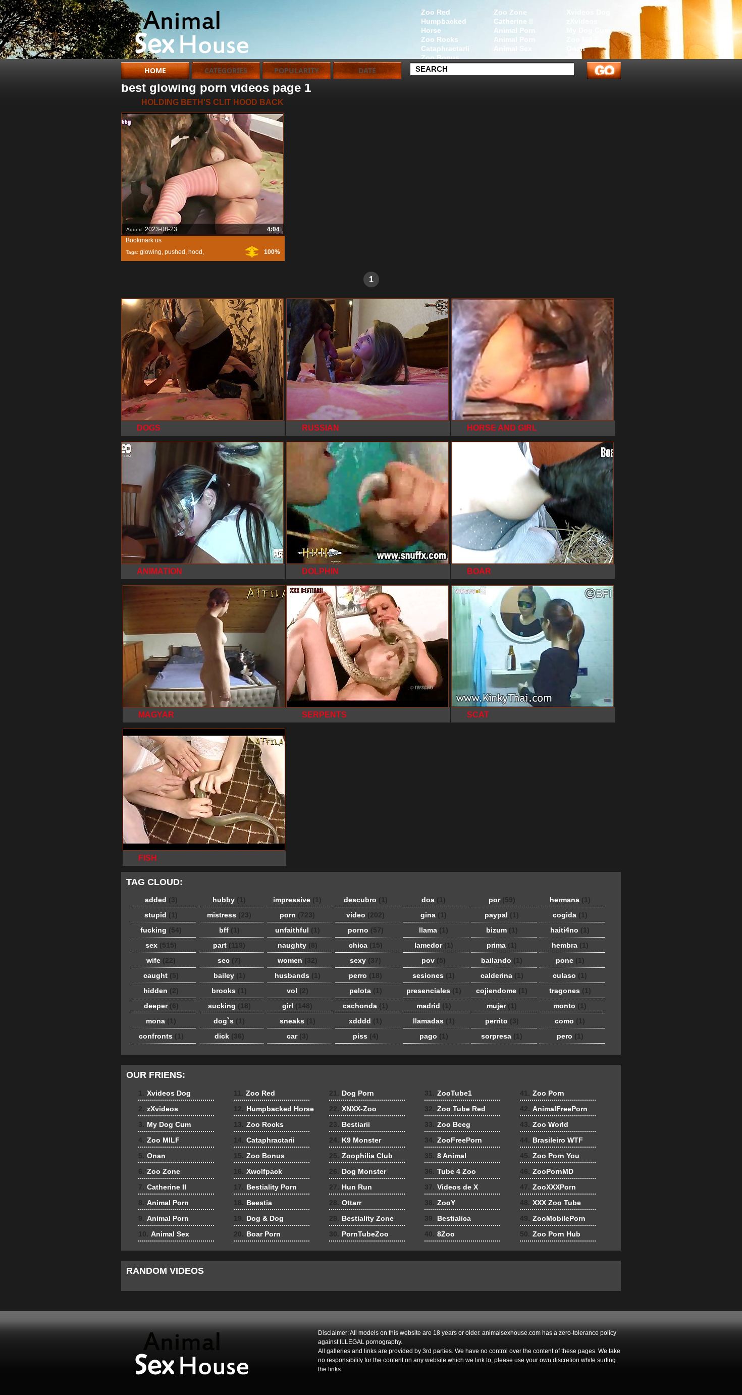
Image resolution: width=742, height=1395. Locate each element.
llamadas (434, 1021)
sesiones (433, 975)
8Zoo (440, 1234)
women (297, 960)
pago (433, 1036)
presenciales (433, 991)
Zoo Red (435, 12)
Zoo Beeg (447, 1124)
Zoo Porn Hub (550, 1234)
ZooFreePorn (453, 1140)
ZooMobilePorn (553, 1218)
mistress (229, 915)
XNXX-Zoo (353, 1109)
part (229, 945)
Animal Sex (513, 48)
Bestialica (448, 1218)
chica (366, 945)
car (297, 1036)
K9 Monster (355, 1140)
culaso (570, 975)
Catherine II (513, 21)
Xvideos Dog (588, 12)
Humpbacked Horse (443, 25)
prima (502, 945)
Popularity (296, 70)
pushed (175, 251)
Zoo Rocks (439, 39)
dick (229, 1036)
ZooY (440, 1203)
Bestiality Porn (265, 1187)
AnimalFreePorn (554, 1109)
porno (366, 930)
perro (365, 975)
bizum (502, 930)
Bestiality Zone (361, 1218)
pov (433, 960)
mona (161, 1021)
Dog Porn (351, 1093)
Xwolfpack (258, 1171)
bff (229, 930)
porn (297, 915)
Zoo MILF (582, 39)
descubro (366, 900)
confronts (161, 1036)
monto (570, 1006)
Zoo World (544, 1124)
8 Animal (445, 1156)
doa (433, 900)
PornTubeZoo (359, 1234)
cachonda (365, 1006)
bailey (229, 975)
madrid (433, 1006)
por (502, 900)
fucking (161, 930)
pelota (365, 991)
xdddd (365, 1021)
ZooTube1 (448, 1093)
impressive (297, 900)
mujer (502, 1006)
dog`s (229, 1021)
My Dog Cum (588, 30)
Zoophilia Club (361, 1156)
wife (161, 960)
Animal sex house (185, 32)
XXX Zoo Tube (550, 1203)
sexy (365, 960)
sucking (229, 1006)
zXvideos (582, 21)
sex (161, 945)
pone (570, 960)
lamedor (433, 945)
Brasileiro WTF (551, 1140)
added (161, 900)
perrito (502, 1021)
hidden (161, 991)
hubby (229, 900)
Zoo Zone (510, 12)
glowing (151, 251)
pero (570, 1036)
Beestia (253, 1203)
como (570, 1021)
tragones (570, 991)
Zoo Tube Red (455, 1109)
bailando (501, 960)
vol (297, 991)
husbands (298, 975)
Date (367, 70)
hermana (570, 900)
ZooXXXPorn (548, 1187)
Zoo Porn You (549, 1156)
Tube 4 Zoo (450, 1171)
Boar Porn (257, 1234)
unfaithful (297, 930)
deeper (161, 1006)
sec (229, 960)
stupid (161, 915)
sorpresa (501, 1036)
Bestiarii (349, 1124)
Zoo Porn (542, 1093)
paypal (502, 915)
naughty (297, 945)
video (365, 915)
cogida (570, 915)
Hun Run (350, 1187)
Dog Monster (357, 1171)
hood (195, 251)
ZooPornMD (546, 1171)
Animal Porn (515, 30)
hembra (570, 945)
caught (161, 975)
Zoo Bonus (440, 58)
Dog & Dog (259, 1218)
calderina (502, 975)
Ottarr (345, 1203)
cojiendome (501, 991)
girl (297, 1006)
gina (433, 915)
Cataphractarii (445, 48)
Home (155, 70)
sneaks (297, 1021)
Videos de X (451, 1187)
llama (433, 930)
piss (366, 1036)
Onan (575, 48)
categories (225, 70)
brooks (229, 991)
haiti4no (570, 930)
